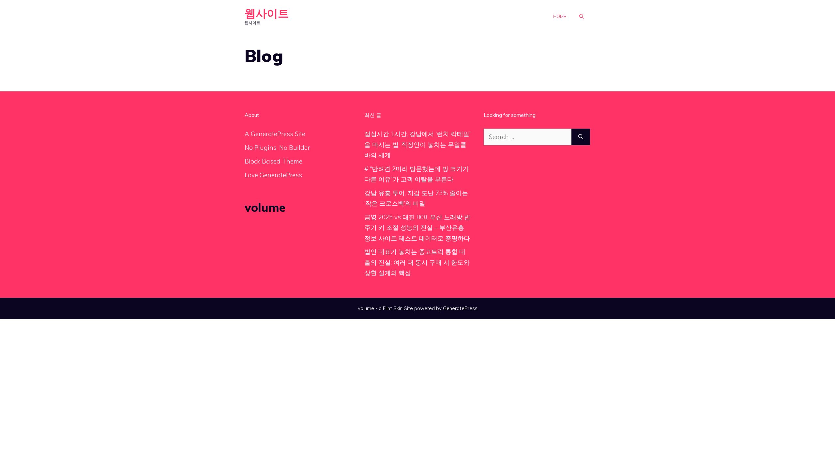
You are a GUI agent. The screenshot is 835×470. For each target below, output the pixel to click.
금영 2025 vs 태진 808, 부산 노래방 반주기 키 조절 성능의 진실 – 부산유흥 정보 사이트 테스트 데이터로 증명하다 (417, 227)
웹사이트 (267, 13)
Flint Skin (392, 308)
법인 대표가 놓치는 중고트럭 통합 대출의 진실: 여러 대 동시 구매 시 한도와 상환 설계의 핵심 (417, 262)
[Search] (580, 137)
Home (559, 16)
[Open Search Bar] (581, 16)
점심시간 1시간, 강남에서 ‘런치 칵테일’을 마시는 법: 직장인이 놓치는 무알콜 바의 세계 (417, 144)
